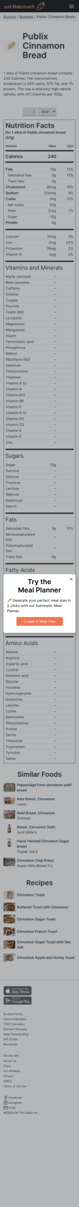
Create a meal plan (40, 621)
